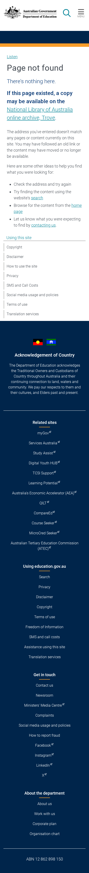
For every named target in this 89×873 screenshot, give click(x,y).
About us (44, 804)
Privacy (12, 276)
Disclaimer (15, 257)
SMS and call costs (44, 637)
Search (44, 577)
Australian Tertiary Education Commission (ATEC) (45, 546)
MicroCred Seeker (43, 533)
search (37, 197)
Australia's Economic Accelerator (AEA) (43, 493)
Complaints (44, 715)
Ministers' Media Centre (43, 705)
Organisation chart (45, 834)
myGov (43, 433)
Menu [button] (80, 16)
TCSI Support (43, 473)
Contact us (44, 685)
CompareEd (43, 513)
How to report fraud (44, 735)
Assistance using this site (44, 647)
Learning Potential (43, 483)
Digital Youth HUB (43, 463)
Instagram (43, 755)
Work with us (44, 814)
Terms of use (17, 304)
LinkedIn (43, 765)
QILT (43, 503)
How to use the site (22, 266)
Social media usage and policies (32, 295)
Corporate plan (44, 824)
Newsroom (44, 695)
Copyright (14, 247)
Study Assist (43, 453)
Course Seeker (43, 523)
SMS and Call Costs (22, 285)
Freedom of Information (44, 627)
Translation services (23, 314)
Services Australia (43, 443)
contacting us (43, 225)
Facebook (43, 745)
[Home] (27, 12)
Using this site (18, 237)
